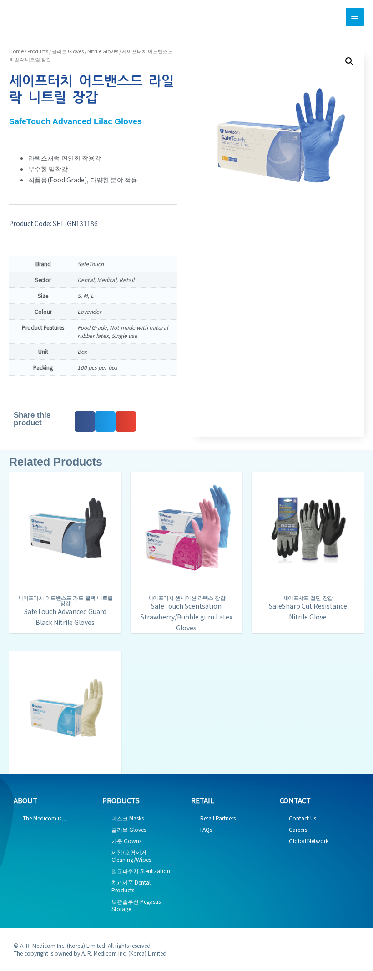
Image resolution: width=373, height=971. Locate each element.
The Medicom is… (45, 818)
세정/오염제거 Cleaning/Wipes (131, 856)
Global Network (308, 841)
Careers (298, 829)
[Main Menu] (355, 17)
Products (37, 51)
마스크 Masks (127, 818)
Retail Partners (218, 818)
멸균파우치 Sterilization (140, 871)
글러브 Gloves (68, 51)
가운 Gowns (126, 841)
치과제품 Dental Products (131, 886)
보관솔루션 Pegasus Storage (136, 905)
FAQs (206, 829)
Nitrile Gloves (102, 51)
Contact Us (302, 818)
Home (16, 51)
